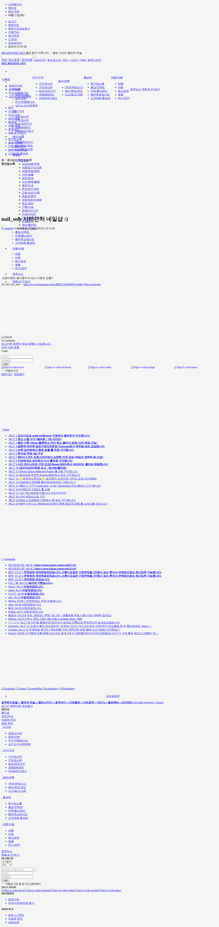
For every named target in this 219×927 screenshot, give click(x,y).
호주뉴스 (17, 273)
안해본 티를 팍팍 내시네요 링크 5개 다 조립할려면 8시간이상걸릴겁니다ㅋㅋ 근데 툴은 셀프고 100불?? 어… (83, 633)
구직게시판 (22, 120)
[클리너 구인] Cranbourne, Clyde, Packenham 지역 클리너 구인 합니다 (54, 485)
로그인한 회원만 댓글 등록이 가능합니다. (26, 343)
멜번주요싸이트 (24, 239)
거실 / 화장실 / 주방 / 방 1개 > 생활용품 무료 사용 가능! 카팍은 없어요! (59, 615)
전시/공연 (21, 268)
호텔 (18, 264)
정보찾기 (27, 706)
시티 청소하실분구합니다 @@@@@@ (37, 493)
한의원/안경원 (30, 189)
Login (5, 364)
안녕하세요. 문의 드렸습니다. (35, 600)
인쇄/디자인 (29, 214)
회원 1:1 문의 (16, 915)
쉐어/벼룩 (18, 136)
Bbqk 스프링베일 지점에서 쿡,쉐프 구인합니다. (42, 500)
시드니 (74, 60)
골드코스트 (54, 60)
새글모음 (13, 922)
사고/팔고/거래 (74, 94)
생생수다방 (15, 85)
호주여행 (27, 60)
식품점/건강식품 (32, 167)
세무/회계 (28, 178)
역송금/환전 (29, 196)
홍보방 (88, 77)
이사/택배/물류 (31, 181)
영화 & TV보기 (21, 281)
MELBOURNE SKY (13, 52)
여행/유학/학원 (31, 171)
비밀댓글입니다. (24, 604)
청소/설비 (28, 203)
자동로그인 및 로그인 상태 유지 (23, 883)
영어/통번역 (29, 224)
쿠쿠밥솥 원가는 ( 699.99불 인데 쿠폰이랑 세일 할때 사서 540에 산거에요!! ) (64, 629)
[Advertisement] (57, 189)
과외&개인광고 (24, 130)
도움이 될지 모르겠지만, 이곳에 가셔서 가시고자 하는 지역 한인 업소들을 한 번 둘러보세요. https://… (80, 626)
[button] (4, 347)
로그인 (5, 706)
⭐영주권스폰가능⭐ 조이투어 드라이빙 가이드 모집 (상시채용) (52, 478)
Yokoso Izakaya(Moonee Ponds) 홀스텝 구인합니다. (43, 471)
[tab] (109, 727)
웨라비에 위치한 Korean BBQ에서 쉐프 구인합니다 (44, 475)
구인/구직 (18, 111)
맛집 (4, 60)
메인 (11, 107)
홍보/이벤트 (22, 232)
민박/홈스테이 (23, 235)
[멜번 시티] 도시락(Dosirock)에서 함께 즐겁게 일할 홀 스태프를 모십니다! (57, 503)
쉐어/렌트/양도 (74, 91)
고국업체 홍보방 (25, 242)
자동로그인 (11, 370)
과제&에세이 (23, 127)
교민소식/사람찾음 (26, 105)
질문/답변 (21, 98)
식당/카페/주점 (31, 163)
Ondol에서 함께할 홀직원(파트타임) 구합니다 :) (42, 482)
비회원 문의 (15, 918)
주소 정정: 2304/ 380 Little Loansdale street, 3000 (45, 618)
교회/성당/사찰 (31, 192)
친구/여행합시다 (25, 101)
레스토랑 (14, 60)
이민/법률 (28, 174)
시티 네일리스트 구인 (26, 496)
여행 (18, 254)
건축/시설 (28, 207)
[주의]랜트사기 (24, 142)
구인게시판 (22, 116)
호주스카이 (94, 60)
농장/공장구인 (23, 123)
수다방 (6, 79)
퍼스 (65, 60)
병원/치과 (28, 185)
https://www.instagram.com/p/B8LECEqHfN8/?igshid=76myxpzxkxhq (62, 284)
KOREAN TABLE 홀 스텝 (29, 489)
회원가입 (15, 706)
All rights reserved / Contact (82, 702)
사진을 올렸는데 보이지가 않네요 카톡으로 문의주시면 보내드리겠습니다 (64, 622)
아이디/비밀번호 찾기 (21, 903)
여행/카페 (18, 248)
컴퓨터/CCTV (30, 210)
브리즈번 (39, 60)
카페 (83, 60)
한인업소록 (97, 83)
